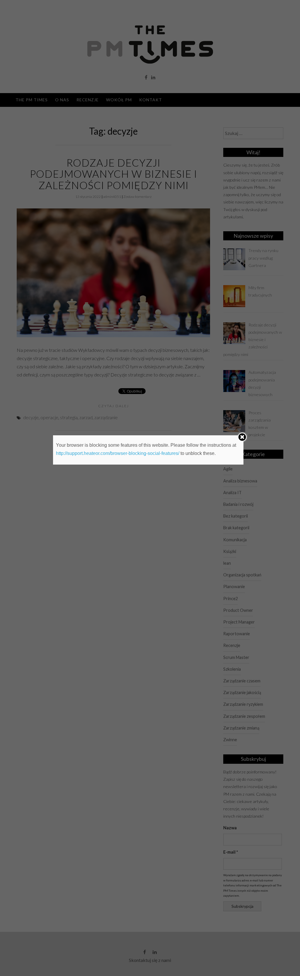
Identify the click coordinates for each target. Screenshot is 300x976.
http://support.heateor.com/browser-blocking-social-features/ (117, 453)
